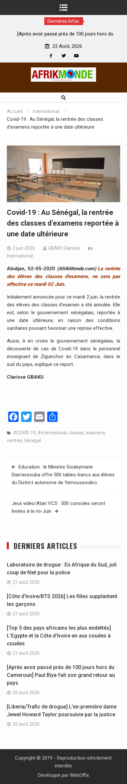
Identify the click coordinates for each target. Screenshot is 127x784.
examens (95, 432)
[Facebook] (51, 56)
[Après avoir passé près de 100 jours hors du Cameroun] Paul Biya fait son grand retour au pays (61, 675)
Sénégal (32, 440)
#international (52, 432)
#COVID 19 (24, 432)
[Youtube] (76, 56)
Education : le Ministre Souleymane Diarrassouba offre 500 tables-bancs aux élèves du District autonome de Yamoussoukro (63, 474)
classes (76, 432)
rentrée (14, 440)
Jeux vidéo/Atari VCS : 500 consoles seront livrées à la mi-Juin (58, 507)
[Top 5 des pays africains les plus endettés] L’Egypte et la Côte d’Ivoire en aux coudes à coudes (59, 636)
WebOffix (79, 775)
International (20, 256)
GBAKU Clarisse (64, 248)
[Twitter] (63, 56)
